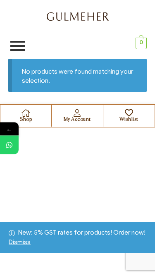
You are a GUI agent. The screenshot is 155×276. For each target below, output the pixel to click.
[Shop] (26, 113)
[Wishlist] (129, 113)
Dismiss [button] (20, 242)
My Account (77, 119)
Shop (26, 119)
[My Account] (77, 113)
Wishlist (128, 119)
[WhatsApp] (9, 144)
